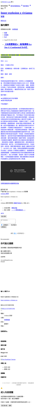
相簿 (5, 33)
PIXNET (8, 383)
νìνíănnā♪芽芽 (5, 193)
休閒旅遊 (15, 29)
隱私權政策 (31, 383)
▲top (2, 213)
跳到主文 (3, 20)
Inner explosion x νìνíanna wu (9, 300)
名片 (5, 37)
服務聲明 (18, 384)
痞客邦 (16, 203)
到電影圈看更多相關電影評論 (10, 183)
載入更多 (3, 216)
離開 (10, 405)
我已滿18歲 (4, 405)
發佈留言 (3, 227)
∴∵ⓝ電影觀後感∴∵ (19, 210)
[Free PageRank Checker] (8, 359)
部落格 (6, 35)
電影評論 (14, 208)
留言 (19, 203)
